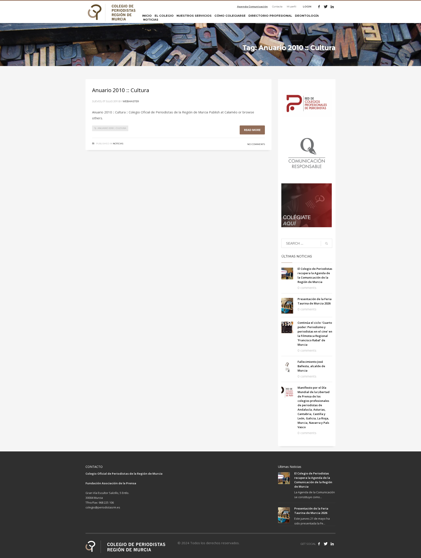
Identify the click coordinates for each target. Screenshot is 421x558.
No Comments (256, 144)
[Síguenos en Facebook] (319, 543)
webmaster (131, 101)
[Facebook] (319, 6)
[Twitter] (325, 6)
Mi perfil (291, 6)
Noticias (118, 143)
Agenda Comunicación (252, 6)
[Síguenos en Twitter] (325, 543)
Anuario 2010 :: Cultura (120, 90)
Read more (252, 130)
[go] (326, 243)
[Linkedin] (332, 6)
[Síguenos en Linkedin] (332, 543)
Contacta (277, 6)
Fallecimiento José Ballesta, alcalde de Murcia (311, 366)
